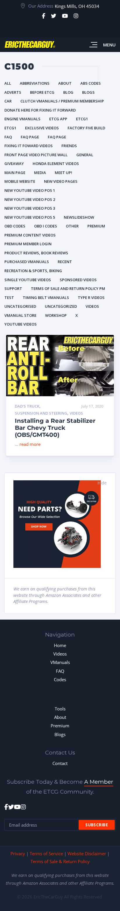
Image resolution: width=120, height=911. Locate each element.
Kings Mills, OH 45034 (77, 6)
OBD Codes (14, 226)
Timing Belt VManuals (46, 297)
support (13, 288)
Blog (68, 92)
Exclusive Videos (42, 128)
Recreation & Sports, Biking (33, 270)
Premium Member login (28, 243)
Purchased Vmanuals (26, 261)
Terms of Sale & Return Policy (60, 861)
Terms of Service (46, 853)
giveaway (14, 163)
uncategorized (61, 306)
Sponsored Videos (78, 279)
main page (14, 172)
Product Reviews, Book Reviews (36, 252)
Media (40, 172)
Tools (60, 709)
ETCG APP (58, 118)
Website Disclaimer (87, 853)
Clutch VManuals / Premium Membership (62, 101)
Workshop (56, 315)
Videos (92, 306)
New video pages (60, 181)
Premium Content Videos (30, 235)
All (7, 83)
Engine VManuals (22, 118)
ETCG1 (82, 118)
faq (8, 137)
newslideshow (79, 217)
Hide (102, 483)
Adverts (12, 92)
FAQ (60, 671)
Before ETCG (42, 92)
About (65, 83)
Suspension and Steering (41, 413)
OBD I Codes (45, 226)
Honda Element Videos (56, 163)
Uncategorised (20, 306)
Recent (65, 261)
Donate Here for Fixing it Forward (40, 110)
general (84, 154)
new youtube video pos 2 (29, 199)
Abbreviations (35, 83)
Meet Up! (63, 172)
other (72, 226)
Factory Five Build (86, 128)
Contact (60, 763)
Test (9, 297)
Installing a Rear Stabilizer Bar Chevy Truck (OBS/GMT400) (55, 427)
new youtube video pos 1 (29, 190)
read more (30, 444)
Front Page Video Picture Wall (36, 154)
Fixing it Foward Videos (28, 145)
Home (60, 645)
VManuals (60, 662)
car (8, 101)
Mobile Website (19, 181)
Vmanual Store (20, 315)
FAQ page (30, 137)
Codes (60, 679)
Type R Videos (91, 297)
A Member (98, 781)
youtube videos (20, 324)
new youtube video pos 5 (29, 217)
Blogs (88, 92)
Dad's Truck (27, 406)
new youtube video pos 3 (29, 208)
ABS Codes (90, 83)
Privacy (17, 853)
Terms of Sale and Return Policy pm (68, 288)
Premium (96, 226)
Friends (69, 145)
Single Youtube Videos (27, 279)
